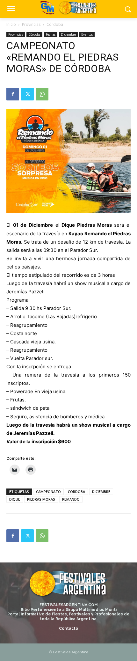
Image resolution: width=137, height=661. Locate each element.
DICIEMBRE (101, 491)
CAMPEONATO (48, 491)
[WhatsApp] (42, 94)
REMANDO (71, 499)
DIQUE (14, 499)
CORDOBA (76, 491)
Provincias (31, 24)
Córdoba (55, 24)
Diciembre (68, 34)
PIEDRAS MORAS (41, 499)
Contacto (68, 628)
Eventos (87, 34)
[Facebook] (12, 94)
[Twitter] (27, 94)
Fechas (50, 34)
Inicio (11, 24)
